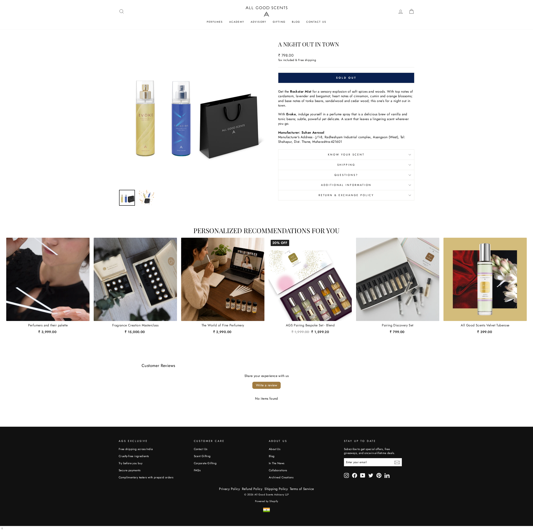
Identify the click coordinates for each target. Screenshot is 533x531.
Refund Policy (252, 488)
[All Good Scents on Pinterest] (378, 475)
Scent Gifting (202, 456)
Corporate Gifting (205, 463)
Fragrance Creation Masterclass (135, 325)
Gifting (279, 22)
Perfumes (215, 22)
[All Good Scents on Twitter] (370, 475)
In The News (276, 463)
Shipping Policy (276, 488)
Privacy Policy (229, 488)
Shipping (346, 165)
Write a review (266, 385)
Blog (296, 22)
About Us (274, 449)
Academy (236, 22)
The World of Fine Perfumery (223, 325)
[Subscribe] (397, 462)
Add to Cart (310, 331)
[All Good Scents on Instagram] (346, 475)
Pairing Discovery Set (397, 325)
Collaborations (278, 470)
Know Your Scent (346, 155)
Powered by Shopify (266, 501)
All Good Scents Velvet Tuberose (485, 325)
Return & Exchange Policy (346, 195)
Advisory (258, 22)
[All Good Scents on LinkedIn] (387, 475)
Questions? (346, 175)
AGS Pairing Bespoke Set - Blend (310, 325)
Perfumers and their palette (48, 325)
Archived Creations (281, 477)
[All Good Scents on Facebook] (354, 475)
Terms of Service (302, 488)
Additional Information (346, 185)
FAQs (197, 470)
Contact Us (316, 22)
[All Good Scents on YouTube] (362, 475)
